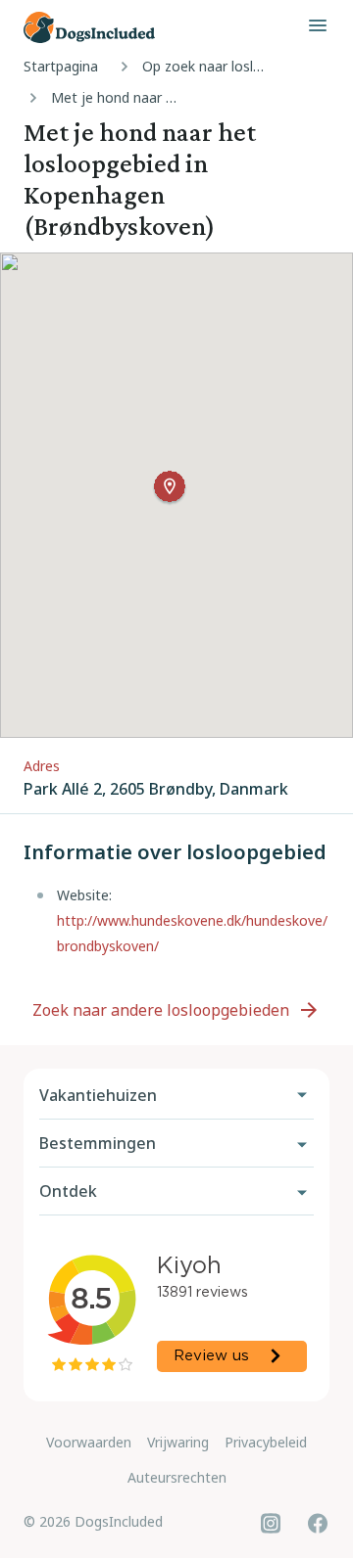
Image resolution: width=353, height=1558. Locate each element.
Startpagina (61, 66)
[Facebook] (317, 1523)
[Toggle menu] (317, 25)
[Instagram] (270, 1523)
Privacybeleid (266, 1442)
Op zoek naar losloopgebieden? (210, 66)
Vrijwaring (178, 1442)
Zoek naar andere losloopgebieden (160, 1010)
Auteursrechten (177, 1477)
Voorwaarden (88, 1442)
